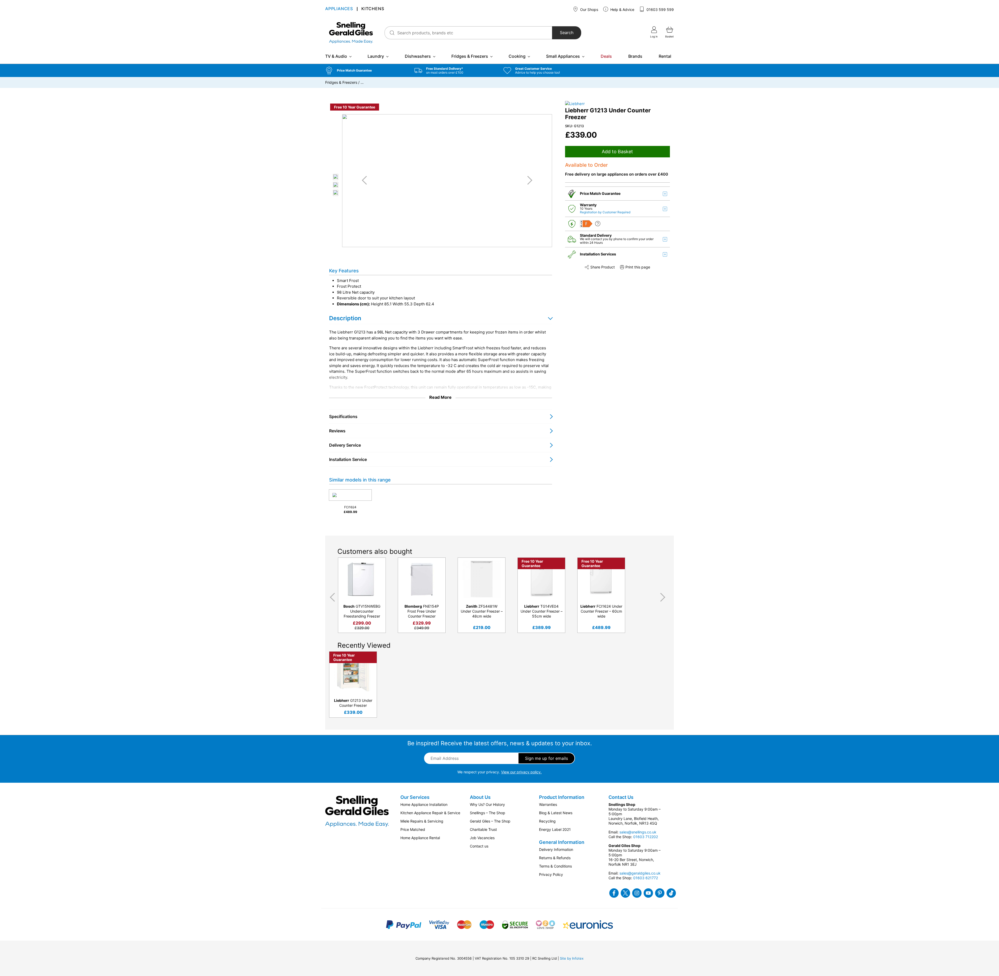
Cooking (517, 56)
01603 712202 (645, 836)
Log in (654, 36)
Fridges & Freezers (469, 56)
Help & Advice (621, 9)
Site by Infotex (572, 958)
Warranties (548, 804)
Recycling (547, 821)
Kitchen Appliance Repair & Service (430, 813)
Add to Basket (617, 151)
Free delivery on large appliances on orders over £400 (616, 174)
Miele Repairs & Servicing (421, 821)
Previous (331, 597)
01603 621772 (645, 878)
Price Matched (412, 829)
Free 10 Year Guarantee (354, 107)
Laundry (376, 56)
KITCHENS (372, 9)
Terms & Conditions (555, 866)
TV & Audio (336, 56)
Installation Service (348, 459)
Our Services (415, 797)
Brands (635, 56)
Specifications (343, 416)
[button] (366, 70)
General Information (561, 842)
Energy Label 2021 (555, 829)
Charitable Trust (483, 829)
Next (663, 597)
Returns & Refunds (555, 858)
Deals (606, 56)
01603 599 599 (659, 9)
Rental (665, 56)
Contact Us (621, 797)
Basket (669, 36)
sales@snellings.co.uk (637, 832)
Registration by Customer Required (605, 212)
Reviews (337, 430)
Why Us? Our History (487, 804)
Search (566, 32)
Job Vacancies (482, 838)
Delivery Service (345, 445)
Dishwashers (418, 56)
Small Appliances (563, 56)
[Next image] (528, 180)
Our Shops (588, 9)
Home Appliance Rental (420, 838)
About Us (480, 797)
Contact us (479, 846)
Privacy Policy (551, 874)
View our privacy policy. (521, 772)
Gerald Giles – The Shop (490, 821)
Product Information (561, 797)
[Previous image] (366, 180)
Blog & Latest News (555, 813)
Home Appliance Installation (423, 804)
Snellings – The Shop (487, 813)
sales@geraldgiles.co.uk (640, 873)
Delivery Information (556, 849)
